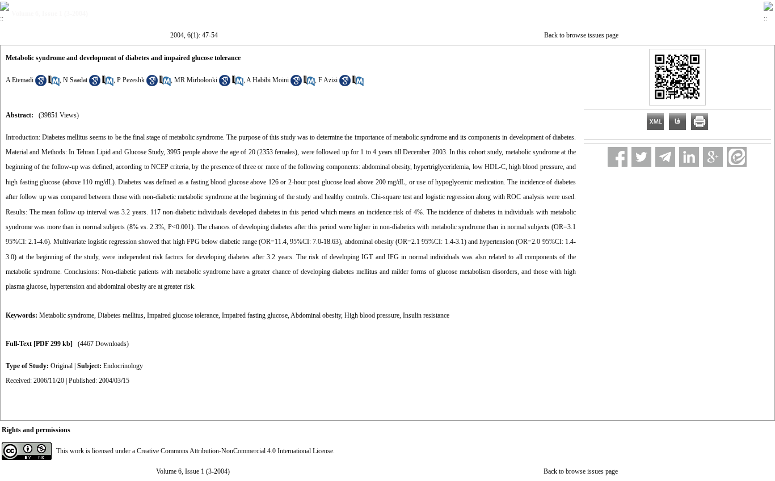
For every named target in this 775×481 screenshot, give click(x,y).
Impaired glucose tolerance (182, 315)
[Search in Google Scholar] (41, 84)
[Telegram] (665, 157)
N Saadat (75, 80)
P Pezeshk (131, 80)
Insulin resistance (426, 315)
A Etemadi (19, 80)
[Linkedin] (689, 157)
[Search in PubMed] (54, 84)
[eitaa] (737, 157)
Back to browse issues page (581, 35)
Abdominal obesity (315, 315)
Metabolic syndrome (66, 315)
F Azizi (328, 80)
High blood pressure (371, 315)
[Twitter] (641, 157)
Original (61, 366)
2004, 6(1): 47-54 (194, 35)
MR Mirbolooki (195, 80)
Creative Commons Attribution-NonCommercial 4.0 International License (235, 451)
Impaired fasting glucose (255, 315)
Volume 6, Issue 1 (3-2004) (193, 471)
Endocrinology (123, 366)
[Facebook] (617, 157)
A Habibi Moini (267, 80)
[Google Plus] (713, 157)
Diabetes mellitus (121, 315)
